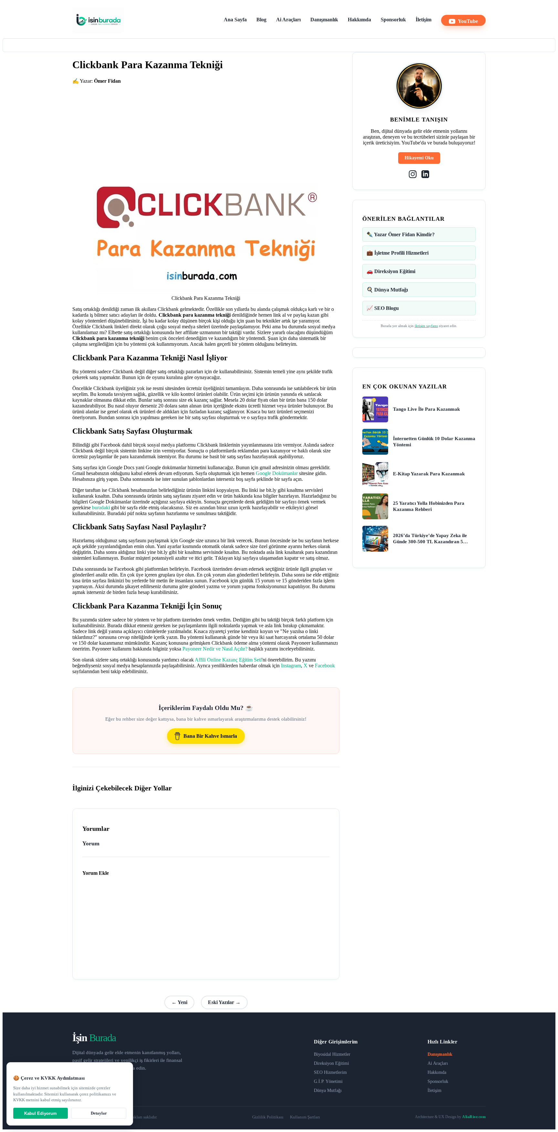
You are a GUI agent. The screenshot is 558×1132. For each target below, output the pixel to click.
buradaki (101, 507)
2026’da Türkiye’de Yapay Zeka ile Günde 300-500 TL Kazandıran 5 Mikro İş (430, 539)
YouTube (468, 21)
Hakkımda (359, 19)
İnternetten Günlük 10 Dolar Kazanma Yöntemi (434, 442)
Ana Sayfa (235, 19)
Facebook (325, 665)
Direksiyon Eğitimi (331, 1063)
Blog (261, 19)
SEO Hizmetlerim (330, 1072)
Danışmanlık (324, 19)
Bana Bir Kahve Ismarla (210, 736)
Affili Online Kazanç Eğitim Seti (228, 659)
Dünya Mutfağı (328, 1090)
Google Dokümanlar (277, 473)
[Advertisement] (205, 129)
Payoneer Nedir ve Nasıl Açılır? (214, 648)
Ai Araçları (288, 19)
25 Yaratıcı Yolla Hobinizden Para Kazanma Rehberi (428, 506)
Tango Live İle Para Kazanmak (426, 409)
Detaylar (99, 1113)
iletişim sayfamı (426, 326)
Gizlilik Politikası (268, 1117)
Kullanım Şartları (305, 1117)
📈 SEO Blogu (383, 308)
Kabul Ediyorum (40, 1113)
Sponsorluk (393, 19)
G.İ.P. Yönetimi (328, 1081)
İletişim (423, 19)
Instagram (291, 665)
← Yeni (179, 1002)
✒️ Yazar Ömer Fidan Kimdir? (401, 234)
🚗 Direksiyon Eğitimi (391, 271)
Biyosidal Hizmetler (332, 1054)
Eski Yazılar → (224, 1002)
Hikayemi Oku (419, 157)
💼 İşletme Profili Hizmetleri (398, 253)
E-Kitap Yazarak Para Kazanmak (429, 473)
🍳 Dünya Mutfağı (387, 289)
